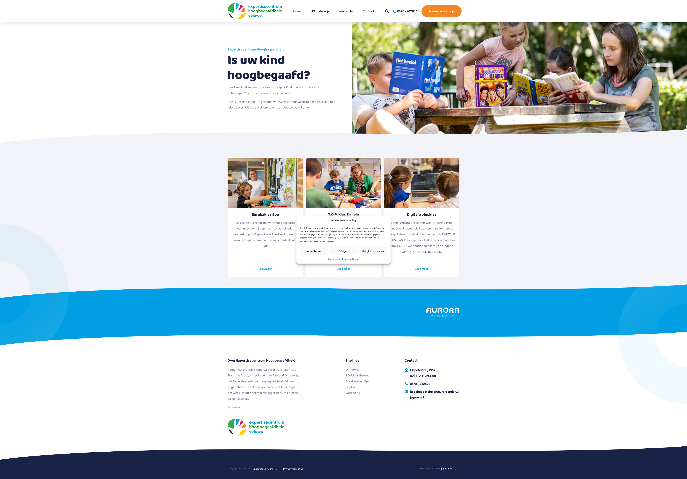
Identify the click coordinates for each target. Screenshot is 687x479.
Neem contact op (441, 11)
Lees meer (265, 268)
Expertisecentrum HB (265, 468)
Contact (368, 11)
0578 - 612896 (420, 384)
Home (297, 11)
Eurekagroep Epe (357, 381)
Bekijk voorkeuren (373, 251)
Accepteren (314, 251)
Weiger (343, 251)
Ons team (234, 407)
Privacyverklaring (350, 259)
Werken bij (345, 11)
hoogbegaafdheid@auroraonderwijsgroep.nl (434, 394)
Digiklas (351, 387)
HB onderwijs (320, 11)
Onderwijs (352, 369)
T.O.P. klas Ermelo (357, 375)
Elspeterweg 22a (423, 373)
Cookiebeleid (334, 259)
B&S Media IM (451, 469)
